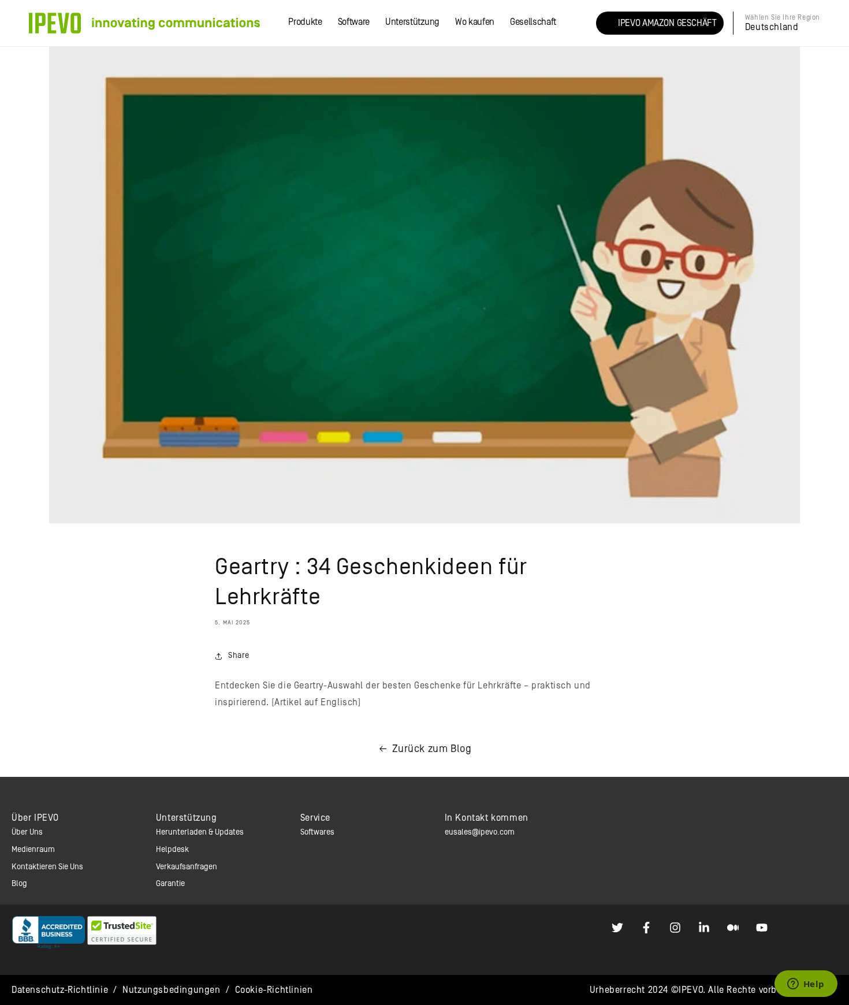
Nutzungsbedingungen (171, 990)
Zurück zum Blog (432, 749)
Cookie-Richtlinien (274, 990)
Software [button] (354, 22)
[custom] (617, 927)
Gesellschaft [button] (533, 22)
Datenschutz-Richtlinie (60, 990)
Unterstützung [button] (412, 22)
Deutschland (772, 27)
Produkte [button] (305, 22)
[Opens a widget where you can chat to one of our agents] (805, 984)
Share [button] (239, 655)
